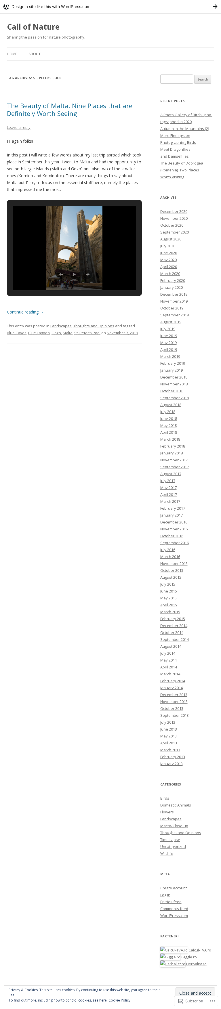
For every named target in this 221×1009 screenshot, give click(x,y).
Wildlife (166, 853)
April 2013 (168, 743)
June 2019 (168, 335)
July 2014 (167, 653)
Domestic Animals (175, 805)
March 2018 (170, 439)
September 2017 (174, 466)
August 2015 (170, 577)
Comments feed (174, 908)
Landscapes (61, 325)
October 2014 (171, 632)
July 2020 (167, 246)
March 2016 (170, 556)
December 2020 (173, 211)
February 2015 (172, 618)
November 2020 (174, 218)
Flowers (167, 812)
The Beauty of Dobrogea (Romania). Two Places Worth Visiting (181, 169)
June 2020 (168, 252)
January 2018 (171, 453)
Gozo (56, 332)
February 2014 (172, 680)
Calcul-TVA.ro (199, 950)
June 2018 (168, 418)
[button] (61, 274)
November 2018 (174, 384)
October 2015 (171, 570)
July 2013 (167, 722)
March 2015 (170, 611)
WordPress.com (174, 915)
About (34, 53)
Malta (68, 332)
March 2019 (170, 356)
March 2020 (170, 273)
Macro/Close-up (174, 825)
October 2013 (171, 708)
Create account (173, 887)
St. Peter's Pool (87, 332)
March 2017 (170, 501)
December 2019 (173, 294)
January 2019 (171, 370)
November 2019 (174, 301)
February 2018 (172, 446)
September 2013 (174, 715)
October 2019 (171, 308)
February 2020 (172, 280)
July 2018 (167, 411)
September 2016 (174, 542)
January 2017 (171, 515)
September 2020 (174, 232)
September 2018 (174, 397)
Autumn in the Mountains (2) (184, 128)
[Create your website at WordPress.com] (110, 6)
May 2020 (168, 259)
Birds (164, 798)
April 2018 (168, 432)
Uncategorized (173, 846)
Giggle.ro (188, 957)
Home (12, 53)
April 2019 (168, 349)
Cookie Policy (119, 1000)
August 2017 (170, 473)
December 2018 (173, 377)
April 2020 (168, 266)
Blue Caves (16, 332)
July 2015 (167, 584)
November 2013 (174, 701)
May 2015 (168, 598)
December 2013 (173, 694)
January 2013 (171, 763)
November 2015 (174, 563)
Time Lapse (170, 839)
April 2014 (168, 667)
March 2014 (170, 674)
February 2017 (172, 508)
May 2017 (168, 487)
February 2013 (172, 756)
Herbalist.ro (196, 963)
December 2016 (173, 522)
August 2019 (170, 321)
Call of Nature (33, 27)
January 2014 (171, 687)
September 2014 (174, 639)
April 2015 (168, 604)
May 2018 (168, 425)
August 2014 (170, 646)
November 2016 (174, 529)
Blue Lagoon (39, 332)
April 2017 (168, 494)
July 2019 (167, 328)
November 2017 (174, 460)
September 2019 (174, 315)
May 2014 (168, 660)
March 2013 (170, 749)
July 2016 (167, 549)
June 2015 (168, 591)
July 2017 (167, 480)
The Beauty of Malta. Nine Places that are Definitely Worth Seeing (69, 109)
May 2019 (168, 342)
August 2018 (170, 404)
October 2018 (171, 390)
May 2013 (168, 736)
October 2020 (171, 225)
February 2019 (172, 363)
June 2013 (168, 729)
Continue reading (25, 312)
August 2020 (170, 239)
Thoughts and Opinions (93, 325)
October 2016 (171, 535)
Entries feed (171, 901)
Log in (165, 894)
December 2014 (173, 625)
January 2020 (171, 287)
